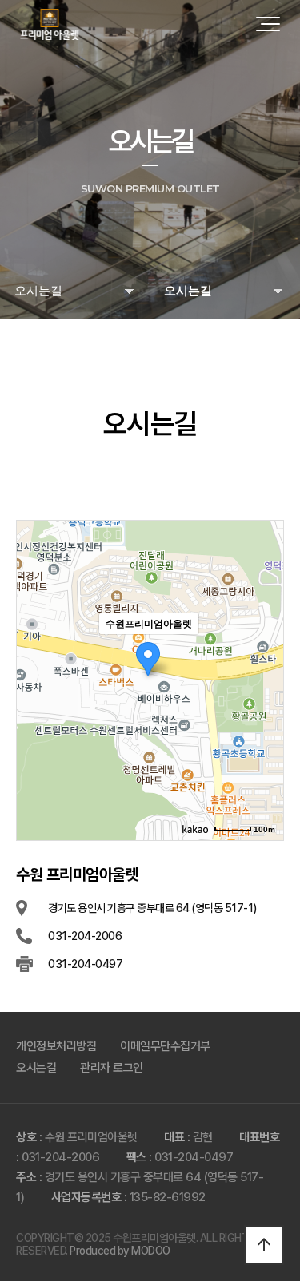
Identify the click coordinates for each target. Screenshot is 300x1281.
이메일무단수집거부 (165, 1046)
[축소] (263, 678)
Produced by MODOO (120, 1250)
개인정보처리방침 (56, 1046)
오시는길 (36, 1068)
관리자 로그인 (111, 1068)
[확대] (263, 651)
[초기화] (263, 708)
